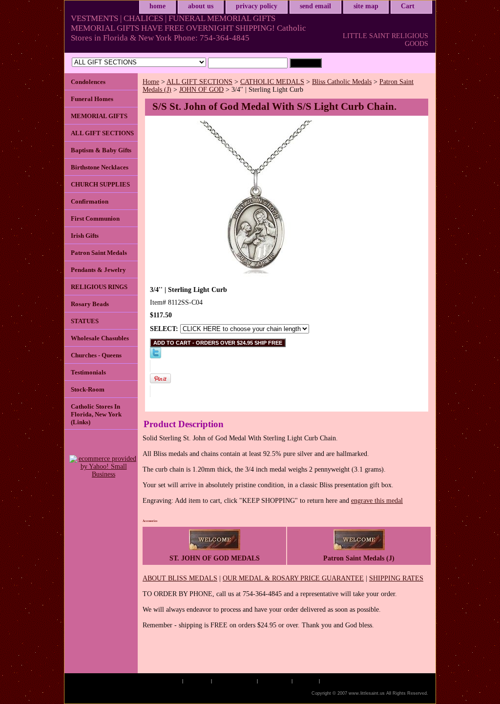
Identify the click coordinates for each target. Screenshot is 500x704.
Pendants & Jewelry (98, 269)
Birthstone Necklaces (99, 167)
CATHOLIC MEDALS (272, 81)
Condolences (88, 81)
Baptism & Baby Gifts (101, 150)
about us (200, 6)
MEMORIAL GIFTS (99, 116)
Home (151, 81)
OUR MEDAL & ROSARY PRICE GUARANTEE (293, 578)
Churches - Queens (96, 355)
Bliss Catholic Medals (342, 81)
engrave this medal (377, 500)
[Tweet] (155, 356)
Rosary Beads (90, 304)
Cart (408, 6)
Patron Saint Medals (99, 252)
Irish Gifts (85, 235)
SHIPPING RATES (396, 578)
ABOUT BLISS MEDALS (180, 578)
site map (366, 6)
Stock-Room (87, 389)
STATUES (85, 321)
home (157, 6)
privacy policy (256, 6)
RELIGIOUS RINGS (99, 286)
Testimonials (88, 372)
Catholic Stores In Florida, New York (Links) (96, 414)
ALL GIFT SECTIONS (199, 81)
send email (315, 6)
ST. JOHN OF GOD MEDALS (214, 558)
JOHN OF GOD (201, 89)
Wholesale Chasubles (100, 338)
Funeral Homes (92, 99)
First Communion (95, 218)
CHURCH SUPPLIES (100, 184)
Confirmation (89, 201)
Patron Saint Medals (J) (359, 558)
